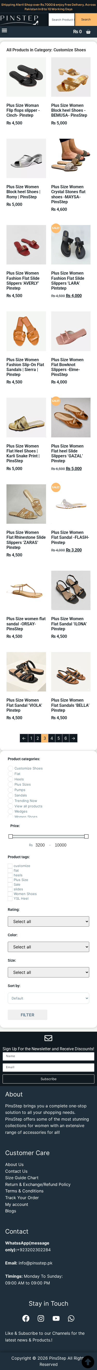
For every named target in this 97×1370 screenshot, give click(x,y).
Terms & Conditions (24, 1190)
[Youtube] (56, 1318)
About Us (14, 1164)
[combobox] (62, 19)
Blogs (10, 1210)
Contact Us (16, 1171)
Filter (27, 1014)
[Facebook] (25, 1318)
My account (16, 1204)
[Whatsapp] (71, 1318)
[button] (4, 30)
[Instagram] (40, 1318)
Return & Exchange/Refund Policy (38, 1184)
